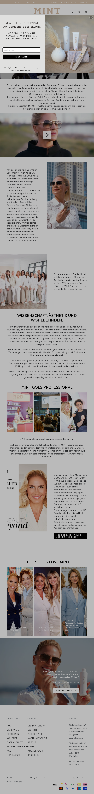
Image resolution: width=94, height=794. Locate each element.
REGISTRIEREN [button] (21, 57)
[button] (91, 17)
